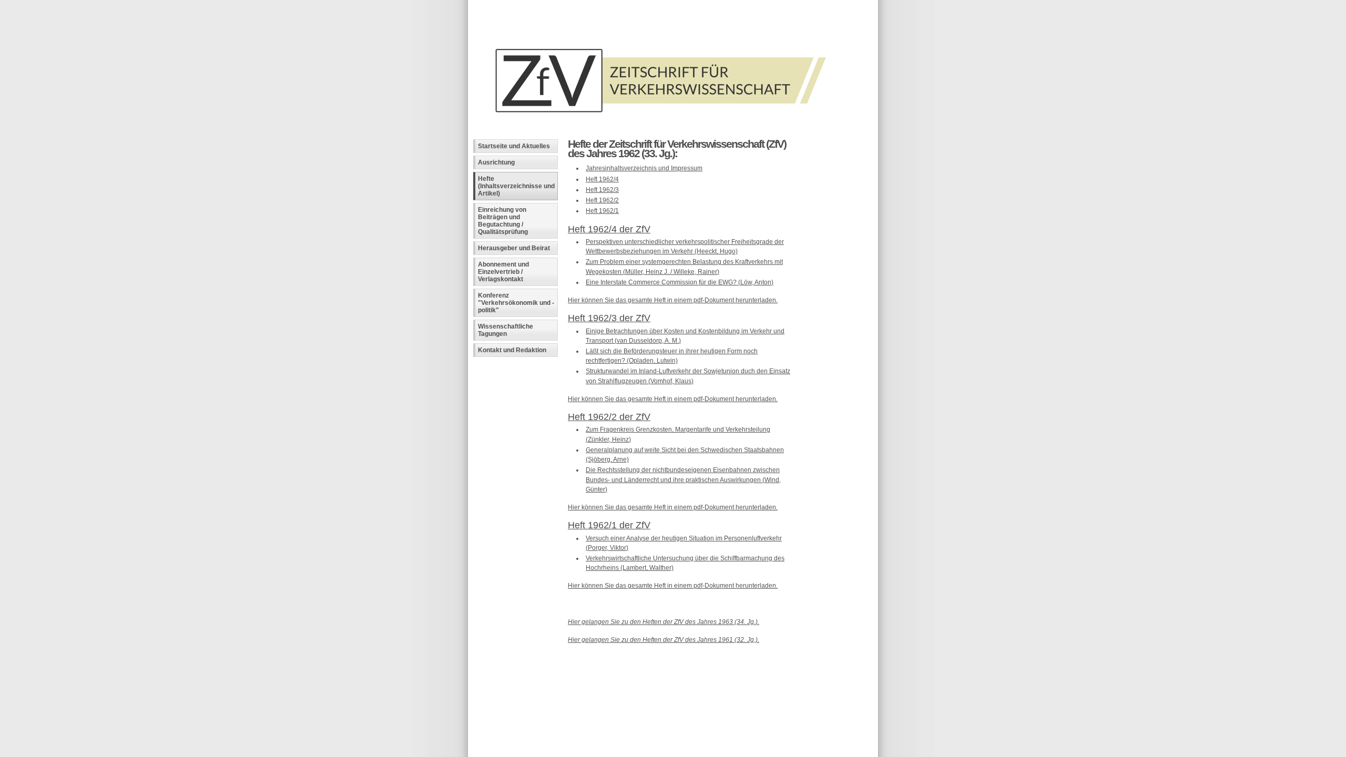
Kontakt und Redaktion (512, 350)
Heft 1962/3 (602, 189)
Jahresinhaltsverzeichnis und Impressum (644, 168)
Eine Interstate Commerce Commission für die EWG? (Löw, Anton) (679, 282)
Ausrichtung (496, 162)
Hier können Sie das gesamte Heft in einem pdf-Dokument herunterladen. (673, 300)
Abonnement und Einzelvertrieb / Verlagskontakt (503, 272)
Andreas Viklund (625, 661)
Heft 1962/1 (602, 210)
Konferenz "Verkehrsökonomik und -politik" (516, 303)
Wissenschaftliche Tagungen (505, 330)
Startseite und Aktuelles (514, 146)
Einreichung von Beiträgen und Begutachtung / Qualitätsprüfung (503, 221)
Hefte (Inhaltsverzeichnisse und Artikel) (516, 186)
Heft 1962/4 (602, 179)
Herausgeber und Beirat (514, 248)
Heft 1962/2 (602, 200)
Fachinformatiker (551, 661)
